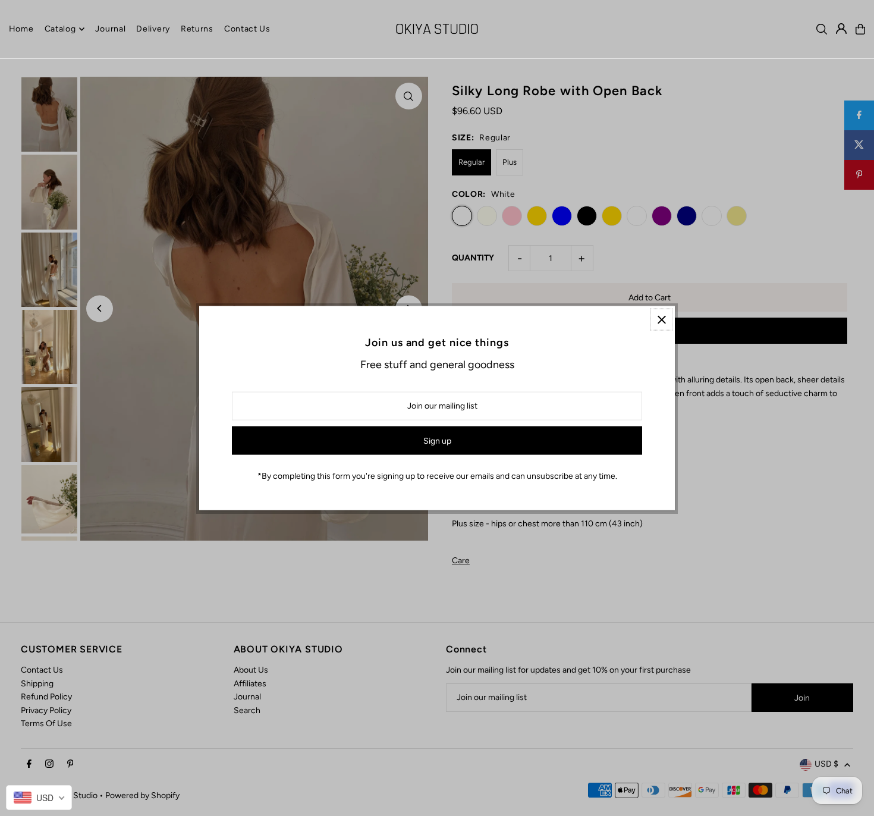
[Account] (841, 28)
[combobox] (39, 797)
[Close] (661, 319)
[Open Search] (821, 29)
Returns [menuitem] (197, 29)
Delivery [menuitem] (153, 29)
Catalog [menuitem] (60, 29)
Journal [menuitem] (110, 29)
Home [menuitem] (21, 29)
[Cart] (860, 29)
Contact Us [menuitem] (247, 29)
